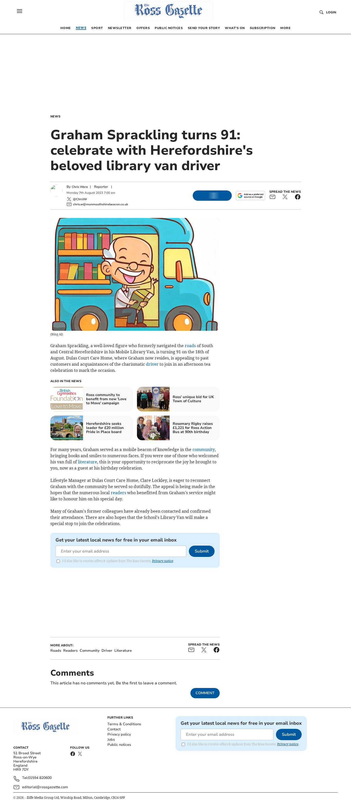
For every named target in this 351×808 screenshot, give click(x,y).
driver (152, 364)
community (203, 449)
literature (87, 461)
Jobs (111, 739)
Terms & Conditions (124, 724)
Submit (202, 551)
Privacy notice (162, 561)
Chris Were (80, 187)
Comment (205, 693)
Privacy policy (119, 734)
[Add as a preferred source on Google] (250, 195)
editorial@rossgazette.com (45, 787)
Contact (114, 729)
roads (190, 345)
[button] (19, 11)
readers (118, 492)
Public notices (119, 744)
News (55, 116)
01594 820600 (40, 778)
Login (331, 12)
